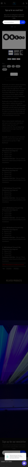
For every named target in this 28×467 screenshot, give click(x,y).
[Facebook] (12, 27)
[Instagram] (15, 27)
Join (22, 22)
